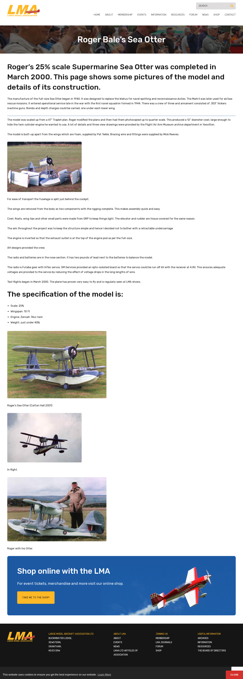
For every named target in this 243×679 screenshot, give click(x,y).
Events (141, 14)
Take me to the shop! (36, 597)
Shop (216, 14)
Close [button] (234, 674)
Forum (193, 14)
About (109, 14)
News (205, 14)
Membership (125, 14)
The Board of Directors (212, 650)
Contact (230, 14)
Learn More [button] (104, 674)
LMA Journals (164, 642)
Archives (203, 638)
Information (158, 14)
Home (97, 14)
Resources (178, 14)
